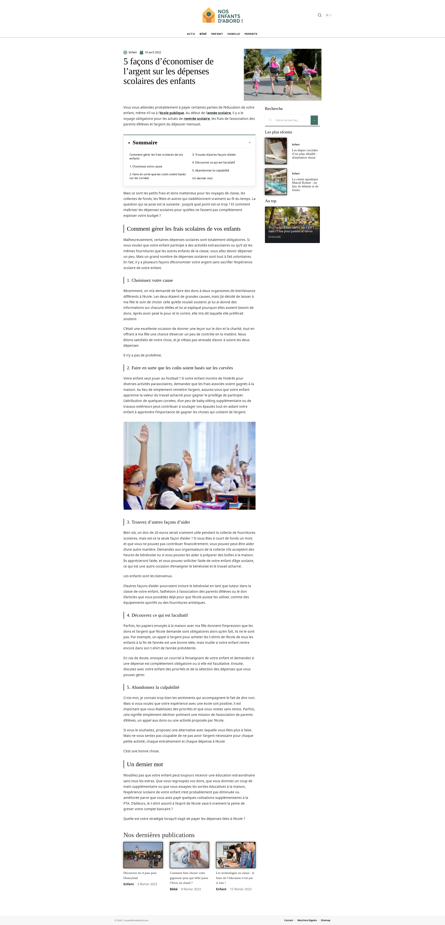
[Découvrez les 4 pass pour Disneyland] (143, 855)
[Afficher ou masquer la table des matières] (204, 143)
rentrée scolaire (197, 118)
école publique (172, 113)
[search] (319, 15)
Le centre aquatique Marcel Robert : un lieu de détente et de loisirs (305, 184)
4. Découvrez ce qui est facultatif (213, 162)
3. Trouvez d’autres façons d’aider (214, 155)
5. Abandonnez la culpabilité (210, 170)
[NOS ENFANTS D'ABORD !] (222, 15)
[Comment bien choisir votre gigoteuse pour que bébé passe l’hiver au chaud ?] (189, 855)
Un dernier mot (202, 178)
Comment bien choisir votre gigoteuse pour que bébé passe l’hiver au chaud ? (189, 878)
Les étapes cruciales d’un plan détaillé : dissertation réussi (305, 153)
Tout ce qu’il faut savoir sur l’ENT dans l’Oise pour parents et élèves (291, 229)
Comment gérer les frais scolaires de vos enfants (156, 156)
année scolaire (219, 113)
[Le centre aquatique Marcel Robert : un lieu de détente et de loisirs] (276, 182)
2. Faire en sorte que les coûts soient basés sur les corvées (158, 176)
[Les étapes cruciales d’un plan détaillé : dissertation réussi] (276, 151)
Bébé (174, 889)
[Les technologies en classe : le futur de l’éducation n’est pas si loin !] (235, 855)
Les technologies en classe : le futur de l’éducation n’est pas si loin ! (235, 878)
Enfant (128, 884)
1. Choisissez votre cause (146, 166)
